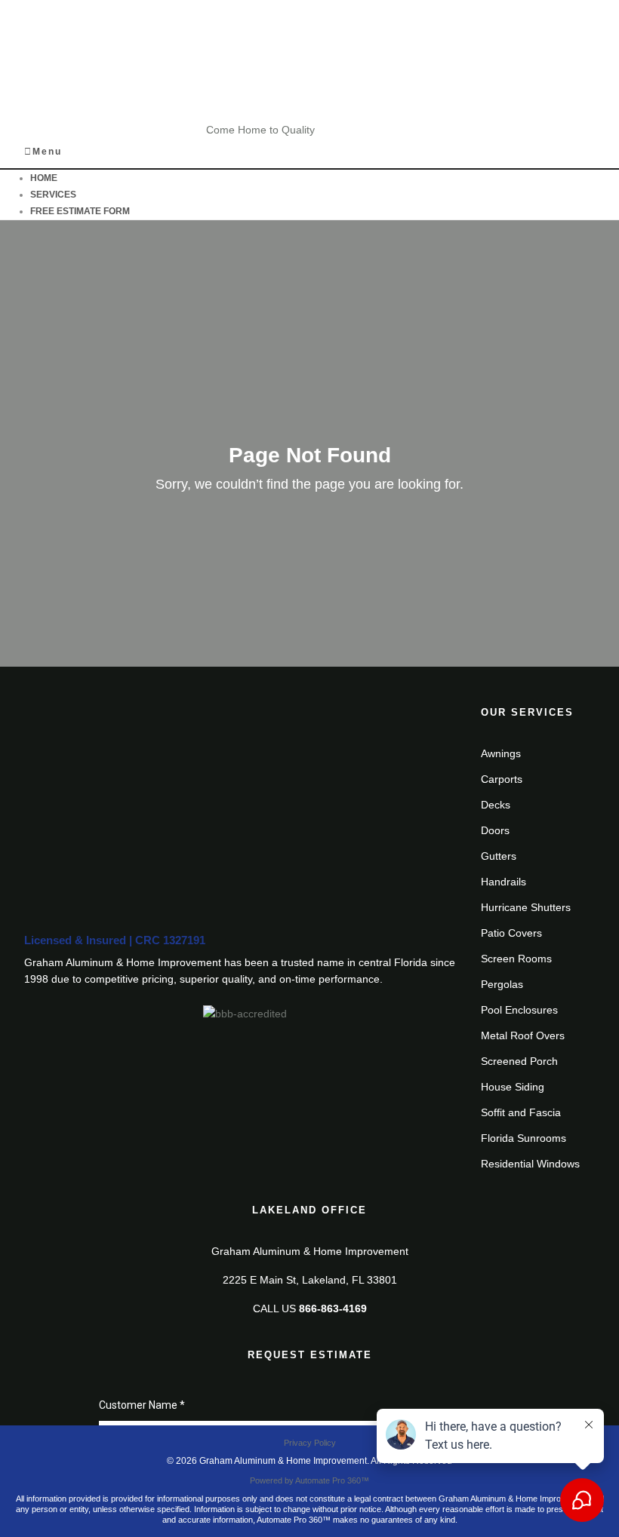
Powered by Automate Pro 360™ (309, 1480)
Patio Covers (511, 933)
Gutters (498, 856)
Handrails (503, 882)
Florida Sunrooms (523, 1138)
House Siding (512, 1087)
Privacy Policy (310, 1442)
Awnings (501, 753)
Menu (47, 151)
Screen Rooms (516, 959)
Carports (501, 779)
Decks (495, 805)
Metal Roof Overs (523, 1035)
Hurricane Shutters (526, 907)
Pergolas (502, 984)
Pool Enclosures (519, 1010)
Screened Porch (519, 1061)
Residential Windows (530, 1164)
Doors (495, 830)
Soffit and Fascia (521, 1112)
